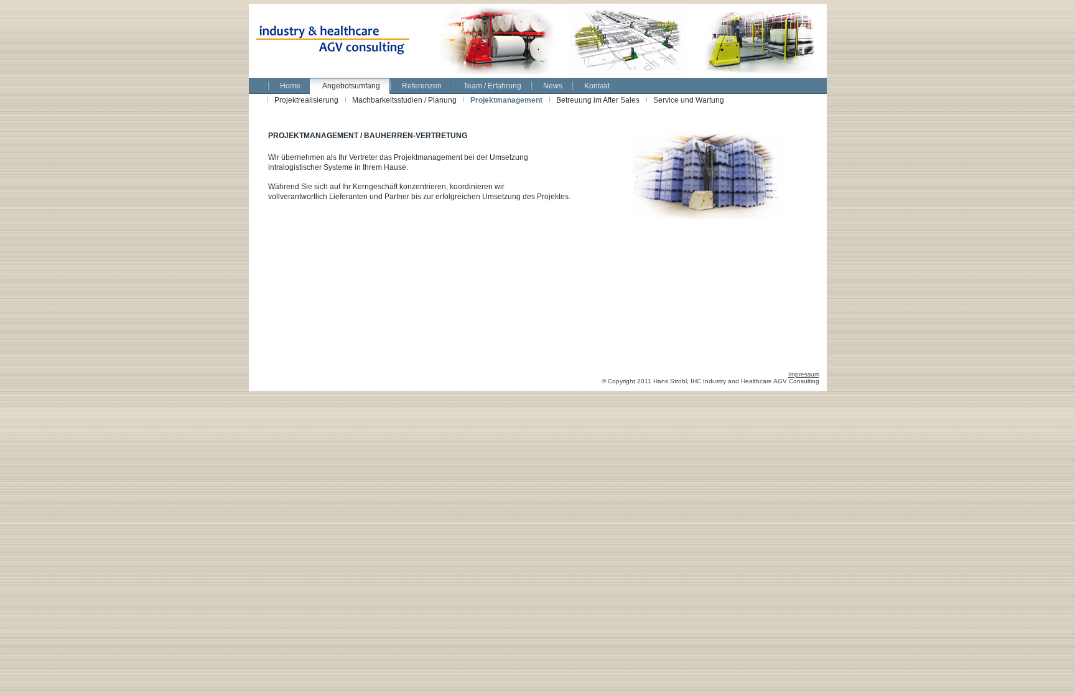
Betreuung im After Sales (598, 100)
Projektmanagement (506, 100)
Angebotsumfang (351, 86)
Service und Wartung (688, 100)
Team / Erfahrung (492, 86)
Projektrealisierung (306, 100)
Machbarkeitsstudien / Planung (404, 100)
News (552, 86)
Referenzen (422, 86)
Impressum (803, 374)
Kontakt (597, 86)
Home (290, 86)
